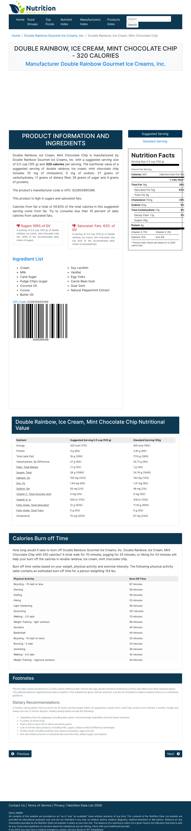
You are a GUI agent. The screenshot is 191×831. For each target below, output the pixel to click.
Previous (22, 754)
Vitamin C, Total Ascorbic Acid (33, 494)
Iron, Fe (20, 483)
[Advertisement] (95, 100)
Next (171, 754)
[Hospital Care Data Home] (32, 7)
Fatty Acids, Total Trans (30, 510)
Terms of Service (39, 805)
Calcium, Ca (23, 477)
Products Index (113, 22)
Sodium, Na (23, 488)
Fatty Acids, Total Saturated (32, 505)
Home (20, 19)
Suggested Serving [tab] (155, 134)
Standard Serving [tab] (155, 141)
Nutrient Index (66, 22)
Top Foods (50, 22)
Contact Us (17, 805)
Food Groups (32, 22)
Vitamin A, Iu (23, 499)
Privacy (59, 805)
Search (132, 24)
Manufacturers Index (90, 22)
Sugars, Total (24, 472)
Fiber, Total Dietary (27, 467)
